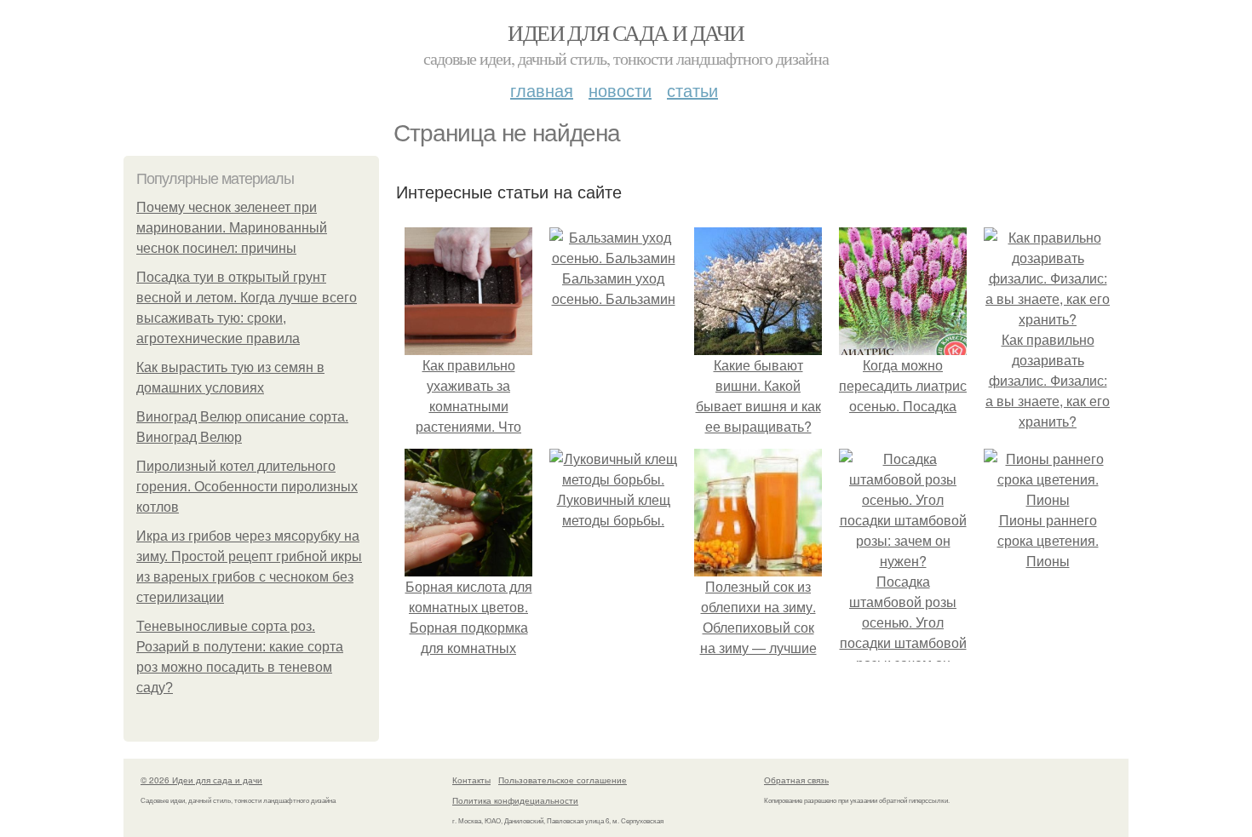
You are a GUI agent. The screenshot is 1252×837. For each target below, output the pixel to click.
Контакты (471, 780)
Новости (620, 89)
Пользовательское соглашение (562, 780)
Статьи (692, 89)
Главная (541, 89)
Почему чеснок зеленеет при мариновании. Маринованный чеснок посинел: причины (231, 227)
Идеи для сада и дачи (626, 32)
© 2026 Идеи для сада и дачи (201, 780)
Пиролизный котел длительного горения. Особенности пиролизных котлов (247, 486)
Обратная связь (796, 780)
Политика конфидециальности (515, 800)
